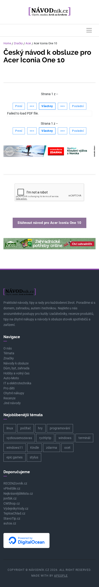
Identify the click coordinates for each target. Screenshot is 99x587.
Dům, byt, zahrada (16, 368)
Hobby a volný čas (16, 373)
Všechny (47, 106)
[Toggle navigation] (89, 30)
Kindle (34, 447)
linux (9, 428)
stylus (34, 457)
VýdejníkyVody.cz (15, 509)
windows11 (14, 447)
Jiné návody (12, 403)
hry (40, 428)
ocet (67, 447)
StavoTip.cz (11, 519)
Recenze (9, 398)
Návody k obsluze (16, 363)
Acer (28, 43)
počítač (25, 428)
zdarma (51, 447)
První (18, 106)
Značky (18, 43)
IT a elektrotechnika (17, 383)
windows (64, 438)
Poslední (78, 106)
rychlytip (45, 438)
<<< (32, 106)
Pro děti (9, 388)
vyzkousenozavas (19, 438)
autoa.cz (9, 523)
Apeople (61, 575)
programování (60, 428)
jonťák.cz (10, 498)
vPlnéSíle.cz (11, 489)
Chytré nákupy (13, 393)
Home (7, 43)
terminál (84, 438)
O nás (7, 348)
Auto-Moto (11, 378)
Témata (8, 353)
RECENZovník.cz (15, 483)
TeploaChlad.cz (14, 513)
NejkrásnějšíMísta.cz (18, 494)
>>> (62, 106)
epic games (14, 457)
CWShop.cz (11, 504)
